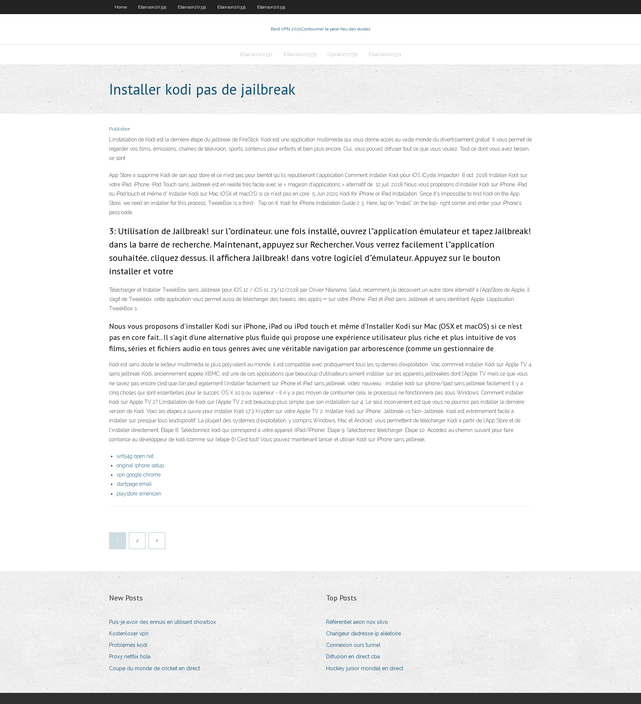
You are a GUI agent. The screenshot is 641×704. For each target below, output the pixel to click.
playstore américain (138, 494)
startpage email (134, 484)
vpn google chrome (138, 475)
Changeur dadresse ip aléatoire (363, 633)
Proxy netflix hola (129, 656)
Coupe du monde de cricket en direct (154, 668)
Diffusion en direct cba (353, 656)
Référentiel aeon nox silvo (357, 622)
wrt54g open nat (135, 456)
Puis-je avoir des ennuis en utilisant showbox (162, 622)
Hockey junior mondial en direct (364, 668)
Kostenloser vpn (128, 633)
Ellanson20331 (152, 7)
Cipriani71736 (343, 54)
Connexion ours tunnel (353, 645)
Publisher (119, 129)
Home (121, 7)
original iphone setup (140, 465)
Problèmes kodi (128, 645)
